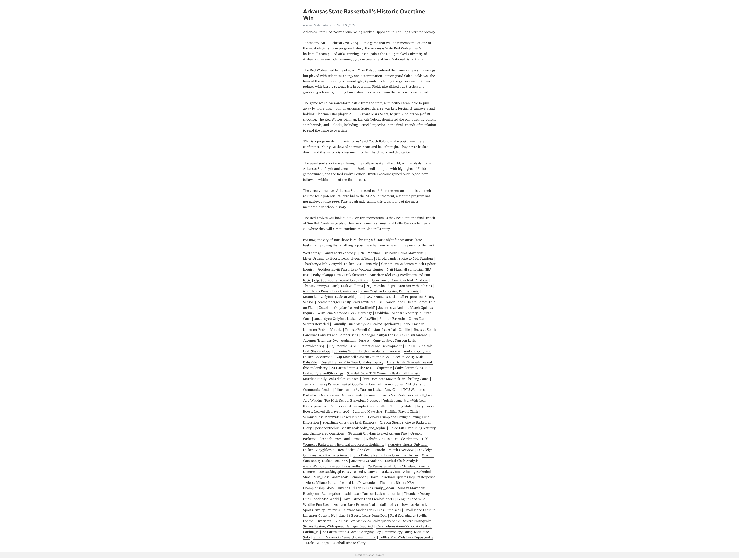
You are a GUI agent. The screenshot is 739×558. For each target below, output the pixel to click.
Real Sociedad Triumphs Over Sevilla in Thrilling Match (372, 406)
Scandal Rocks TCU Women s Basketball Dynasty (383, 373)
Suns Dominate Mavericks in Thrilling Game (395, 379)
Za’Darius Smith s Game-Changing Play (351, 532)
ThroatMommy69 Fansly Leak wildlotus (333, 286)
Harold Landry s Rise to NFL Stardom (404, 258)
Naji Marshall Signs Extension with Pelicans (399, 286)
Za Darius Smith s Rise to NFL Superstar (361, 368)
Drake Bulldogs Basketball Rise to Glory (336, 543)
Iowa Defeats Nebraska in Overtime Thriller (385, 455)
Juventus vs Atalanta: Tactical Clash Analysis (384, 461)
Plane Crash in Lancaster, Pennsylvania (389, 291)
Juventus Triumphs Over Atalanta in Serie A (336, 340)
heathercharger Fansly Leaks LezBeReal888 (349, 302)
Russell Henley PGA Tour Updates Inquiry (352, 362)
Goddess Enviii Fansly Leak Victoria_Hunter (350, 269)
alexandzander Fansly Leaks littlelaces (372, 510)
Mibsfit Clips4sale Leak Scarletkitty (392, 439)
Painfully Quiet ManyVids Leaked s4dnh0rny (365, 324)
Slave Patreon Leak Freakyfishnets (368, 499)
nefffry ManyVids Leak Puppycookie (406, 537)
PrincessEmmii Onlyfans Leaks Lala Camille (377, 329)
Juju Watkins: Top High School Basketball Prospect (341, 400)
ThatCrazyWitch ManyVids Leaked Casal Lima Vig (340, 264)
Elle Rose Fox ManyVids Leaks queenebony (367, 521)
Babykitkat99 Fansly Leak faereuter (339, 275)
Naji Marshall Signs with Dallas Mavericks (391, 253)
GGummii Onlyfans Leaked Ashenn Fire (377, 433)
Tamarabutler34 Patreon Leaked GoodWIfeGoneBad (342, 384)
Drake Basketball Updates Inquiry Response (402, 477)
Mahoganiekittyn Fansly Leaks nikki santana (394, 335)
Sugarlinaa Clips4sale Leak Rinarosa (349, 422)
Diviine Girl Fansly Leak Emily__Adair (366, 488)
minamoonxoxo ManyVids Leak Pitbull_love (399, 395)
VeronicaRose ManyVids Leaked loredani (333, 417)
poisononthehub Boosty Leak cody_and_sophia (350, 428)
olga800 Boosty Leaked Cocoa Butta (341, 280)
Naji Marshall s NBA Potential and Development (365, 346)
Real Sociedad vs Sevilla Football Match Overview (376, 450)
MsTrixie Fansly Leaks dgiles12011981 (331, 379)
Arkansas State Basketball (318, 25)
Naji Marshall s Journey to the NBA (362, 357)
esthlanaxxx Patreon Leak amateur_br (372, 493)
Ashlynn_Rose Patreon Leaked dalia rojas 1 (366, 504)
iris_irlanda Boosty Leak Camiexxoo (330, 291)
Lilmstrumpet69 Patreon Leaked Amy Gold (367, 389)
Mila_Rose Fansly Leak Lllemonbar (340, 477)
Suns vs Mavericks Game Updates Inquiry (344, 537)
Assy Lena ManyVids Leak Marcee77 (345, 313)
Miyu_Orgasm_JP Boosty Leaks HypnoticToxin (338, 258)
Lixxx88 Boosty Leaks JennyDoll (363, 515)
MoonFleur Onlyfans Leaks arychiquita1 (333, 297)
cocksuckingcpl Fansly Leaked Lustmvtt (348, 472)
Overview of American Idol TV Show (400, 280)
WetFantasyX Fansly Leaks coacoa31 (330, 253)
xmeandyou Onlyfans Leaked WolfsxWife (345, 318)
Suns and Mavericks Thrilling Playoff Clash (385, 411)
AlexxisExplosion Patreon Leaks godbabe (333, 466)
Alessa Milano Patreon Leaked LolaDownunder (341, 483)
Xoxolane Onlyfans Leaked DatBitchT (347, 308)
